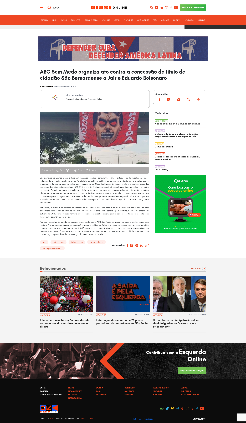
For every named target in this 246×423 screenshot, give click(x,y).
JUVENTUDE (177, 20)
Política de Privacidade (143, 419)
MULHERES (106, 20)
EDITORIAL (44, 20)
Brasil (54, 20)
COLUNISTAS (75, 20)
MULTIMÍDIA (189, 20)
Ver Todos (196, 268)
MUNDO (64, 20)
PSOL (155, 20)
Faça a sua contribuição (191, 370)
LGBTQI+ (117, 20)
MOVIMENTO (128, 20)
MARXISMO (165, 20)
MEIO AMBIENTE (143, 20)
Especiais (201, 20)
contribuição (193, 7)
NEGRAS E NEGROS (91, 20)
